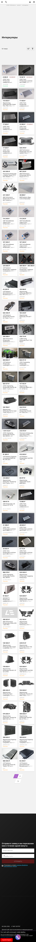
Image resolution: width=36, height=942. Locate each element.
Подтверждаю (6, 940)
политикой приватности (6, 937)
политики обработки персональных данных (16, 865)
